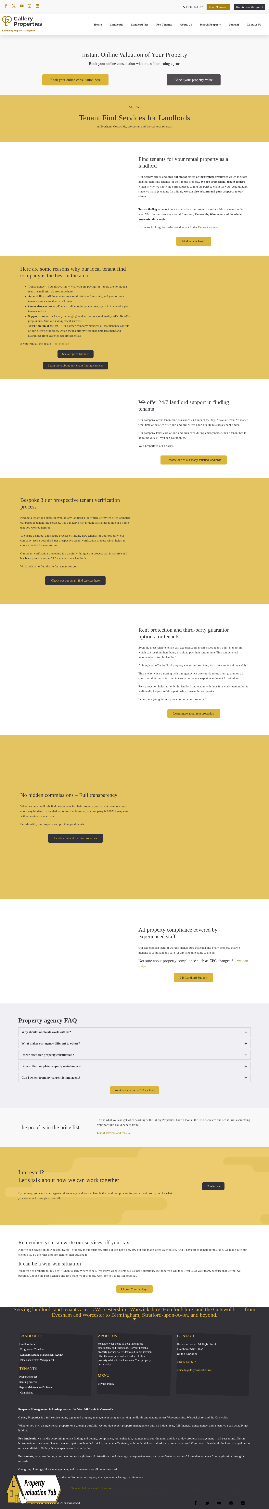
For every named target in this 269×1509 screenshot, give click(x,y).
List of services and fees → (113, 1132)
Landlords (116, 24)
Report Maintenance (218, 7)
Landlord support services (119, 1494)
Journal (234, 24)
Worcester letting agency (132, 1488)
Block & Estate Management (249, 7)
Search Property (210, 24)
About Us (186, 24)
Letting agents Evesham (163, 1488)
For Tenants (164, 24)
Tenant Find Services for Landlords (93, 1488)
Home (98, 24)
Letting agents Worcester (152, 1494)
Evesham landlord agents (227, 1488)
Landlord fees (139, 24)
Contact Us (254, 24)
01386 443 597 (194, 6)
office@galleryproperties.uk (194, 1370)
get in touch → (64, 343)
